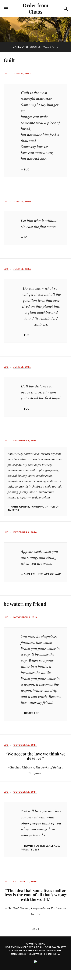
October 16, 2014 (25, 791)
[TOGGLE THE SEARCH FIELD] (65, 9)
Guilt (9, 60)
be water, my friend (25, 603)
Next (35, 929)
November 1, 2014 (25, 617)
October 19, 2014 (25, 744)
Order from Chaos (35, 8)
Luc (6, 73)
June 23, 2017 (22, 73)
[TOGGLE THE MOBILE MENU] (6, 9)
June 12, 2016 (22, 201)
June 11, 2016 (22, 366)
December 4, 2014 (25, 532)
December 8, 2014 (25, 440)
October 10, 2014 (25, 881)
